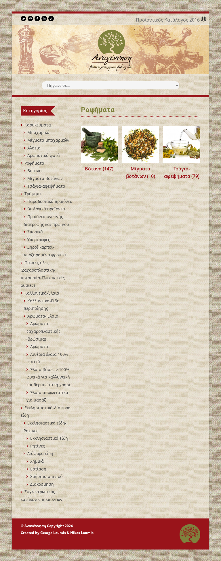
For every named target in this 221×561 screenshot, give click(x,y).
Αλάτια (34, 148)
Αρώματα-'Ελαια (42, 316)
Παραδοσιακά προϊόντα (50, 201)
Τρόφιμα (32, 193)
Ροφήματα (34, 163)
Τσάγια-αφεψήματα (46, 186)
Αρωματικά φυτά (43, 155)
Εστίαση (38, 469)
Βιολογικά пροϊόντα (46, 209)
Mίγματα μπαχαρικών (48, 140)
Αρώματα (39, 346)
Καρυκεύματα (37, 125)
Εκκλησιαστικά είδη (49, 438)
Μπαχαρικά (38, 132)
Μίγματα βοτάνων (45, 178)
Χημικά (37, 461)
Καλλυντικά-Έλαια (41, 293)
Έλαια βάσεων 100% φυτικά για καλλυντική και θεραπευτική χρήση (49, 377)
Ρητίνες (37, 446)
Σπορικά (35, 232)
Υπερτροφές (38, 239)
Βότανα (34, 170)
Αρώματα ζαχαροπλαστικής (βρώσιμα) (43, 331)
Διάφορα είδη (40, 453)
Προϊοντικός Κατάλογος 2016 (168, 20)
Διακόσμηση (42, 484)
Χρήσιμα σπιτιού (46, 476)
